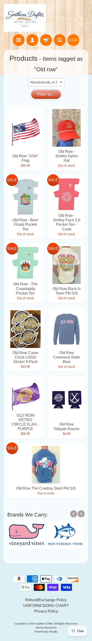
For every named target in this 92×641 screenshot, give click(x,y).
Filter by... (46, 94)
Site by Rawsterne (46, 627)
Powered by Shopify (46, 631)
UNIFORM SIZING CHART (46, 606)
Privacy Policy (46, 611)
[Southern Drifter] (25, 18)
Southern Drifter (44, 623)
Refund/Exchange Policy (46, 600)
